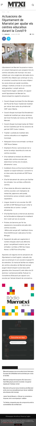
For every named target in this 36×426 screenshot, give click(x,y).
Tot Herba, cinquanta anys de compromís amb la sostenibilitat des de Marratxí (18, 403)
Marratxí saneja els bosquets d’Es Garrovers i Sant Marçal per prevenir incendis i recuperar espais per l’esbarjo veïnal (17, 382)
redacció (7, 34)
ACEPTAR (18, 424)
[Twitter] (9, 39)
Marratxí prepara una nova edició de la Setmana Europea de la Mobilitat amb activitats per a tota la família (18, 373)
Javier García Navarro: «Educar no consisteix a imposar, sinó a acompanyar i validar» (17, 397)
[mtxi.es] (16, 4)
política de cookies (8, 422)
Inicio (3, 12)
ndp (8, 12)
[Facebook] (4, 39)
